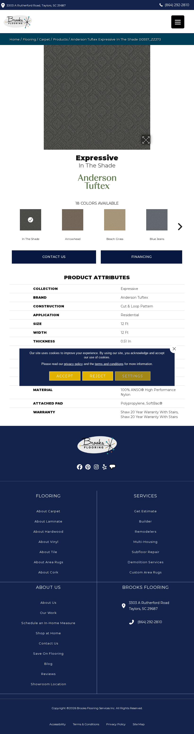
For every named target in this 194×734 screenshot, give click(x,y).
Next (179, 219)
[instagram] (96, 468)
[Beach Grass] (115, 220)
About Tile (48, 552)
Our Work (48, 613)
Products (60, 39)
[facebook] (79, 468)
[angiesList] (113, 467)
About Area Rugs (48, 562)
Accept (65, 376)
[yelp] (104, 468)
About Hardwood (48, 531)
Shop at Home (48, 633)
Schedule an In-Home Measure (48, 623)
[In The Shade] (30, 220)
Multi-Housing (145, 542)
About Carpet (48, 511)
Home (14, 39)
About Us (48, 602)
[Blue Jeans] (157, 220)
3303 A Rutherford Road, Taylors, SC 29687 (36, 5)
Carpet (44, 39)
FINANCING (141, 257)
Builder (145, 521)
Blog (48, 664)
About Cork (48, 572)
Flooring (29, 39)
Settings (132, 376)
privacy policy (73, 363)
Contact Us (54, 257)
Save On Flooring (48, 653)
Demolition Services (145, 562)
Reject (98, 376)
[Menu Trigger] (177, 21)
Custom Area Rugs (145, 572)
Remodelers (145, 531)
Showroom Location (48, 684)
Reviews (48, 674)
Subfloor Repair (145, 552)
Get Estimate (145, 511)
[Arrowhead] (73, 220)
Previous (7, 219)
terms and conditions (109, 363)
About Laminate (48, 521)
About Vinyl (48, 542)
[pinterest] (88, 468)
